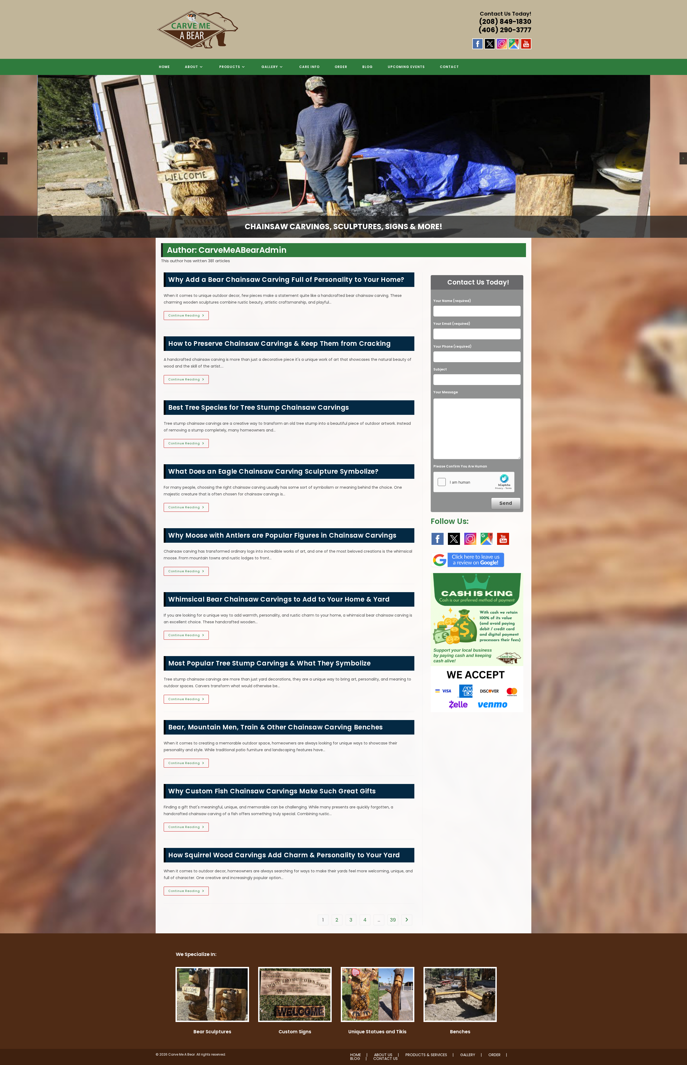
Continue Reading (188, 316)
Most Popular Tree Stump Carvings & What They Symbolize (269, 663)
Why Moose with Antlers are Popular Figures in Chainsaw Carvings (282, 535)
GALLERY (467, 1054)
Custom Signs (295, 1031)
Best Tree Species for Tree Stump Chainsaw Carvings (258, 407)
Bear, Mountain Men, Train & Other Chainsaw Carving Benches (275, 727)
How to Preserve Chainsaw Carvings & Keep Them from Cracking (279, 343)
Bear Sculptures (212, 1031)
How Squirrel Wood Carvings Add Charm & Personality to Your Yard (284, 855)
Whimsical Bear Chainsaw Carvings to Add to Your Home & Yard (279, 599)
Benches (460, 1031)
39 (393, 919)
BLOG (355, 1058)
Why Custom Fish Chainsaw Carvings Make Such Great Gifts (272, 791)
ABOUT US (383, 1054)
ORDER (494, 1054)
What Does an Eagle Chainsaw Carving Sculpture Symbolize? (273, 471)
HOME (355, 1054)
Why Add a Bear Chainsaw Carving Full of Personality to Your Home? (286, 279)
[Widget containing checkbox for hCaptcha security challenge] (473, 482)
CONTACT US (385, 1058)
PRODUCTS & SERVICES (426, 1054)
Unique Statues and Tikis (377, 1031)
